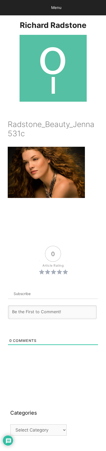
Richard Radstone (53, 25)
